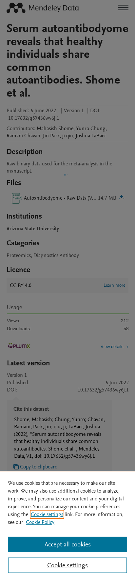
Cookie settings (47, 514)
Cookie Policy (40, 522)
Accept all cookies (68, 544)
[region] (67, 526)
